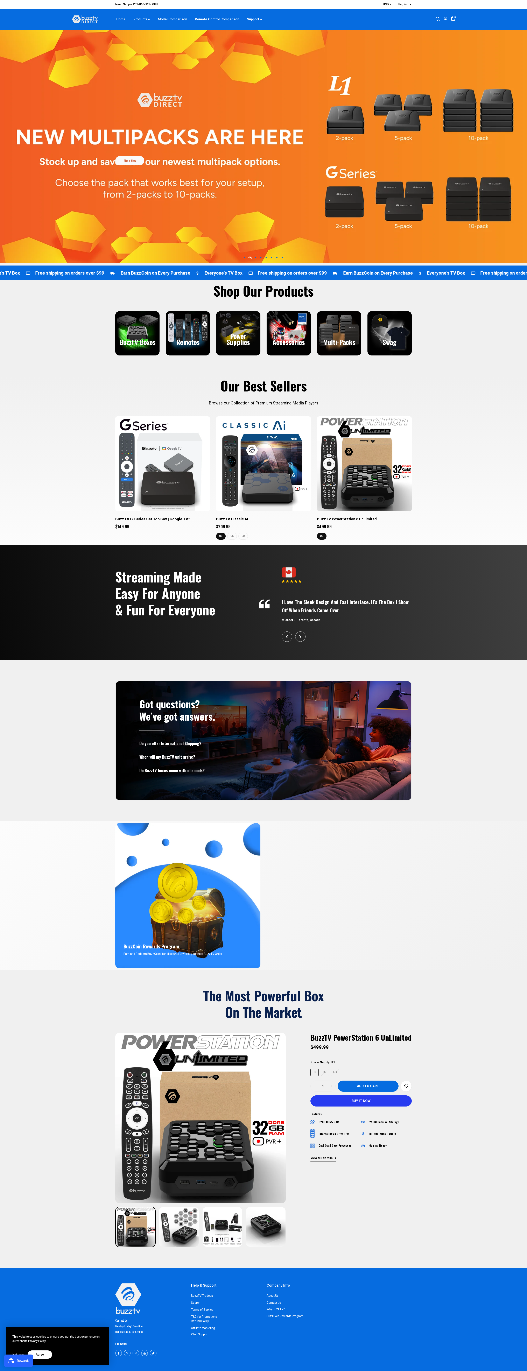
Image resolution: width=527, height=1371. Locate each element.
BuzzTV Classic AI (232, 519)
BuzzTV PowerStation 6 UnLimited (347, 519)
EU (243, 536)
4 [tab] (260, 257)
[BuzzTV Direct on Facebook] (118, 1353)
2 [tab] (250, 257)
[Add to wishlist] (406, 1086)
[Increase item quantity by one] (331, 1086)
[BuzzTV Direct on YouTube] (144, 1353)
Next (300, 636)
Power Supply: (322, 1062)
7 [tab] (276, 257)
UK (232, 536)
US (221, 536)
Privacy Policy (37, 1341)
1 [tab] (244, 257)
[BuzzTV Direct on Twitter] (127, 1353)
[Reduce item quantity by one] (315, 1086)
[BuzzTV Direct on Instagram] (136, 1353)
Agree (40, 1354)
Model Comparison (172, 19)
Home (121, 19)
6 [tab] (271, 257)
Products (140, 19)
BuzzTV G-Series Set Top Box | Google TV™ (152, 519)
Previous (287, 636)
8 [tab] (282, 257)
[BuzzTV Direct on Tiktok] (153, 1353)
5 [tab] (266, 257)
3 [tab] (255, 257)
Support (253, 19)
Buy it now (361, 1101)
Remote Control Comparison (217, 19)
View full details (321, 1158)
